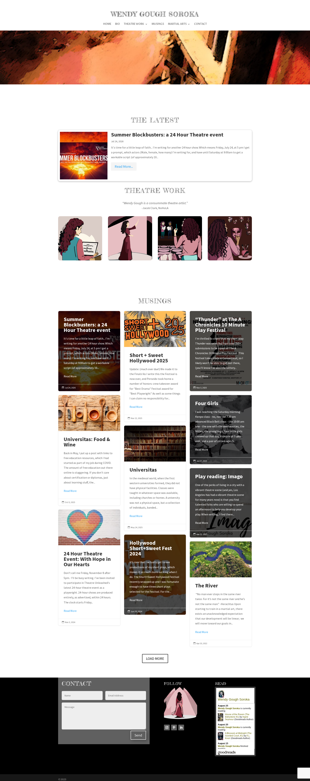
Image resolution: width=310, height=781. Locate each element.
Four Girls (221, 426)
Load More (155, 658)
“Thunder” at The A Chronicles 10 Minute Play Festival (221, 347)
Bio (117, 24)
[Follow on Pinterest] (174, 727)
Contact (200, 24)
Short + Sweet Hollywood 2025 (155, 366)
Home (107, 24)
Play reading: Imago (221, 499)
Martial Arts (177, 24)
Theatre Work (134, 24)
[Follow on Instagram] (167, 727)
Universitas (155, 478)
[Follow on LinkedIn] (181, 727)
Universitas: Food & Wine (89, 450)
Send (138, 735)
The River (221, 594)
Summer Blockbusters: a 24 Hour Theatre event (167, 134)
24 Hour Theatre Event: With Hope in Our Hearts (89, 567)
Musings (158, 24)
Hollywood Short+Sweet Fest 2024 (155, 571)
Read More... (124, 166)
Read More (70, 376)
